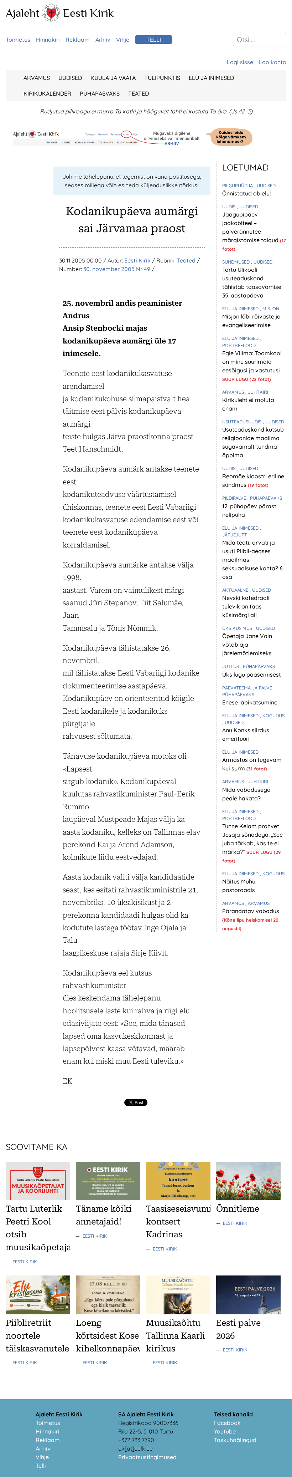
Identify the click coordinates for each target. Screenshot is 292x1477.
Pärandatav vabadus (250, 911)
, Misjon (269, 308)
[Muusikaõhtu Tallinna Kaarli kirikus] (178, 1312)
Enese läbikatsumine (249, 702)
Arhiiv (102, 39)
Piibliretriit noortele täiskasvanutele (37, 1336)
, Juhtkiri (256, 392)
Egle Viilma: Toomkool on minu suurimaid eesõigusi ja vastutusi (252, 362)
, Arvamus (257, 903)
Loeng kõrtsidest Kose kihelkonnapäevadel (117, 1336)
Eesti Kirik (88, 12)
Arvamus (37, 77)
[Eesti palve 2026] (248, 1312)
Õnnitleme (237, 1209)
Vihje (122, 39)
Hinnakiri (48, 39)
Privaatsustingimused (147, 1457)
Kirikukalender (47, 93)
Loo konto (272, 62)
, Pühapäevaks (264, 498)
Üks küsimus (238, 628)
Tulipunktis (162, 77)
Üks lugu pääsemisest (251, 674)
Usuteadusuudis (242, 421)
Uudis (229, 206)
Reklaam (78, 39)
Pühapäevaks (100, 93)
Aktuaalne (236, 590)
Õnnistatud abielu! (246, 193)
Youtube (225, 1431)
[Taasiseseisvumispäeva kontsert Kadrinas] (178, 1198)
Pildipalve (234, 498)
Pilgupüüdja (238, 185)
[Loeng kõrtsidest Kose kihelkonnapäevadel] (108, 1312)
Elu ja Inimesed (211, 77)
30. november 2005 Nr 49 (116, 269)
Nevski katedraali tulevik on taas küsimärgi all (246, 606)
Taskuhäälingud (235, 1439)
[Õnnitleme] (248, 1198)
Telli (153, 39)
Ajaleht (23, 12)
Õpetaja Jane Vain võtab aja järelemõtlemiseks (247, 644)
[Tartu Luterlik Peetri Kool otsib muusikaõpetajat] (38, 1198)
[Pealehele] (51, 20)
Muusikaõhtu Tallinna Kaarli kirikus (175, 1336)
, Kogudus (272, 715)
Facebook (227, 1422)
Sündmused (236, 262)
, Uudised (265, 185)
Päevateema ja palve (247, 688)
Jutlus (231, 666)
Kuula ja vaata (113, 77)
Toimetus (18, 39)
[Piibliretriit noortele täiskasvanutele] (38, 1312)
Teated (138, 93)
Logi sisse (240, 62)
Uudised (70, 77)
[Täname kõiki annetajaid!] (108, 1198)
